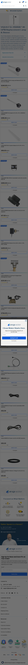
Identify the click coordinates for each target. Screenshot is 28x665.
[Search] (25, 5)
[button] (23, 5)
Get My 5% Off (14, 338)
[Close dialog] (26, 320)
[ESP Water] (6, 2)
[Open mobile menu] (25, 2)
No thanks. (14, 340)
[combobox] (12, 5)
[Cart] (22, 2)
